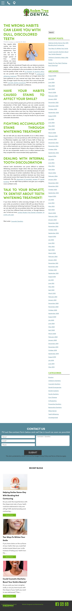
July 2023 (51, 200)
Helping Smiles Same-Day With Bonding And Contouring (14, 495)
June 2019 (51, 364)
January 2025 (52, 139)
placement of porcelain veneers (27, 179)
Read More (9, 515)
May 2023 (51, 206)
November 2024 (53, 146)
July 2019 (51, 360)
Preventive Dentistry (54, 404)
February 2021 (52, 297)
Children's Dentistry (54, 381)
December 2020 (53, 303)
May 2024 (51, 166)
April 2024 (51, 169)
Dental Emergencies (54, 387)
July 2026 (51, 79)
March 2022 (52, 253)
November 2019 (53, 347)
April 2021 (51, 290)
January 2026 (52, 99)
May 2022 (51, 246)
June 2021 (51, 283)
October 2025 (52, 109)
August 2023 (52, 196)
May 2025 (51, 126)
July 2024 (51, 159)
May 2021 (51, 287)
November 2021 (53, 267)
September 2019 (53, 354)
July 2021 (51, 280)
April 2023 (51, 210)
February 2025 (53, 136)
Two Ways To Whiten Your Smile (58, 48)
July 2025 (51, 119)
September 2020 (53, 313)
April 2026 (51, 89)
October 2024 (52, 149)
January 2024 (52, 180)
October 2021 (52, 270)
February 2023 (52, 216)
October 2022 (52, 230)
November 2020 (53, 307)
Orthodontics (52, 401)
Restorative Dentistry (55, 407)
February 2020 (53, 337)
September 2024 (53, 153)
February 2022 (52, 257)
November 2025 (53, 106)
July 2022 (51, 240)
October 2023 (52, 189)
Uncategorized (53, 417)
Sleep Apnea (52, 411)
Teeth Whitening (53, 414)
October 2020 (52, 310)
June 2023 (51, 203)
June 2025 (51, 123)
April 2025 (51, 129)
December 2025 (53, 103)
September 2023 (53, 193)
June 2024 (51, 163)
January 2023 (52, 220)
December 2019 (53, 344)
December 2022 (53, 223)
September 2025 (53, 112)
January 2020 (52, 340)
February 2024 (53, 176)
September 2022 (53, 233)
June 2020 (51, 323)
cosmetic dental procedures (17, 83)
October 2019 (52, 350)
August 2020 (52, 317)
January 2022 (52, 260)
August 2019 (52, 357)
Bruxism (50, 377)
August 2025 (52, 116)
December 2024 (53, 143)
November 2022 (53, 226)
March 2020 (52, 334)
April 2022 (51, 250)
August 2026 (52, 76)
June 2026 (51, 82)
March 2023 (52, 213)
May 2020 (51, 327)
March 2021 (52, 293)
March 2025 (52, 133)
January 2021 (52, 300)
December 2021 (53, 263)
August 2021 (52, 277)
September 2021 (53, 273)
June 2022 (51, 243)
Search (51, 32)
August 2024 (52, 156)
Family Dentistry (53, 394)
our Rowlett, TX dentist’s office (34, 72)
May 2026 (51, 86)
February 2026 (53, 96)
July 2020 (51, 320)
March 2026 (52, 92)
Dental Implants (53, 391)
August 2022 (52, 236)
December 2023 (53, 183)
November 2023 (53, 186)
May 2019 (51, 367)
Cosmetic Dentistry (17, 221)
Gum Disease (52, 397)
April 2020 (51, 330)
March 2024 (52, 173)
